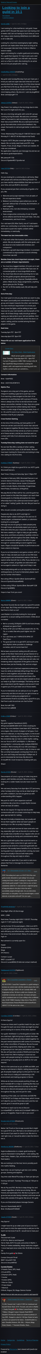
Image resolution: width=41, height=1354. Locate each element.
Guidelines (20, 1340)
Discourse (13, 1349)
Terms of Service (32, 1340)
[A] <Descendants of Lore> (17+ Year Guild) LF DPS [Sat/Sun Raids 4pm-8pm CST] (20, 870)
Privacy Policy (5, 1344)
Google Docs (9, 348)
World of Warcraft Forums (9, 2)
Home (3, 1340)
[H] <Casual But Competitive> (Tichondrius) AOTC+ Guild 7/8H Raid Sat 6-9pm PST (20, 979)
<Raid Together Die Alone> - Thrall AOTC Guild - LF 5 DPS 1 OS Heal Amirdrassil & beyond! (21, 1299)
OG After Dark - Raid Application (23, 352)
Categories (11, 1340)
